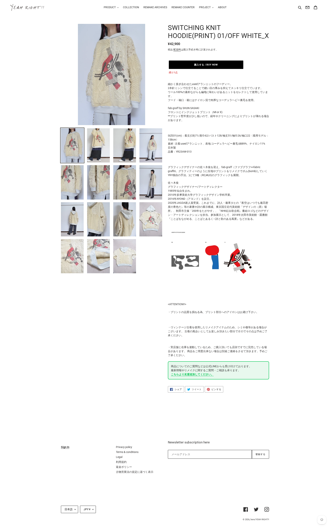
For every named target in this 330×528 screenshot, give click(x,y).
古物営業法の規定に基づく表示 (134, 471)
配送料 (177, 49)
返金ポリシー (124, 466)
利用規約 (121, 461)
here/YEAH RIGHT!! (260, 519)
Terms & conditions (127, 452)
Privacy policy (124, 447)
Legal (119, 456)
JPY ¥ (87, 509)
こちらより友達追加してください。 (192, 374)
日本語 (69, 509)
